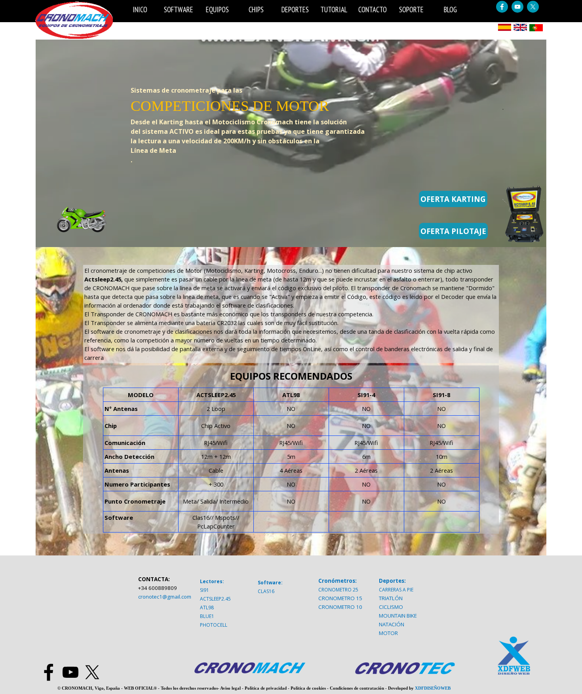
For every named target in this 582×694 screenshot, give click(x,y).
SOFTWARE (178, 9)
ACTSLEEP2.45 (215, 598)
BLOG (450, 9)
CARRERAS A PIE (396, 589)
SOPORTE (411, 9)
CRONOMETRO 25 (338, 589)
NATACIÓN (391, 624)
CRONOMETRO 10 (340, 606)
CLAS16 (266, 591)
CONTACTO (372, 9)
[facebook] (502, 7)
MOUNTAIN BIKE (398, 615)
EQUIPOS (217, 9)
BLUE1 (207, 616)
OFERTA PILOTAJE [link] (453, 231)
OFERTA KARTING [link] (453, 199)
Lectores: (212, 581)
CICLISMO (391, 606)
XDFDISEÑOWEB (433, 688)
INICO (140, 9)
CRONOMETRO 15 (340, 598)
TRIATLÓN (391, 598)
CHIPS (256, 9)
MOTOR (388, 633)
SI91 (204, 590)
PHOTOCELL (213, 625)
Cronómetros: (337, 580)
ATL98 (207, 607)
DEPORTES (295, 9)
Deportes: (392, 580)
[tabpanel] (267, 103)
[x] (533, 7)
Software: (270, 582)
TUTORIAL (333, 9)
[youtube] (517, 7)
